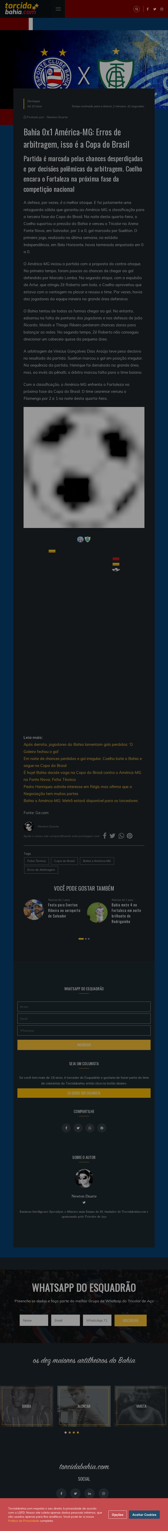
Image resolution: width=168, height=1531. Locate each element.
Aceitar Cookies (144, 1515)
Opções (117, 1515)
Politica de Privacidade (23, 1521)
